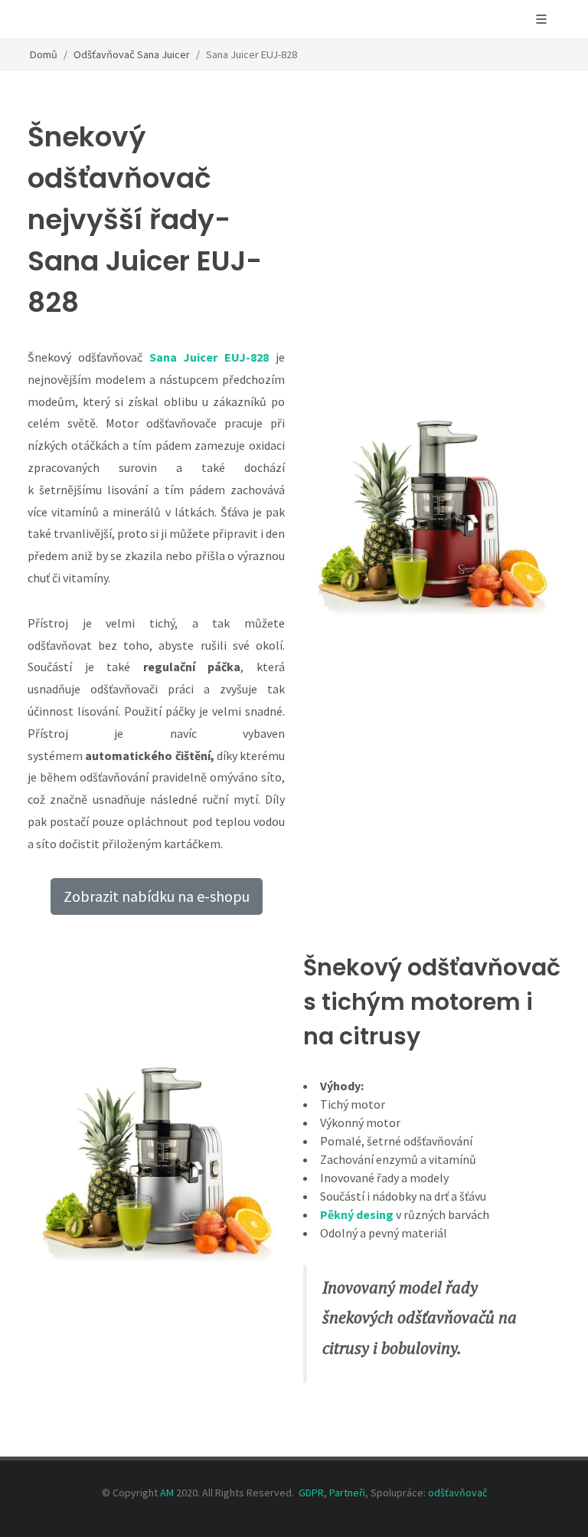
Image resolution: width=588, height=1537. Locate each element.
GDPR (311, 1492)
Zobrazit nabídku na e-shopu (157, 896)
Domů (43, 54)
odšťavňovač (457, 1492)
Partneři (347, 1492)
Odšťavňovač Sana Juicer (132, 54)
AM (167, 1492)
